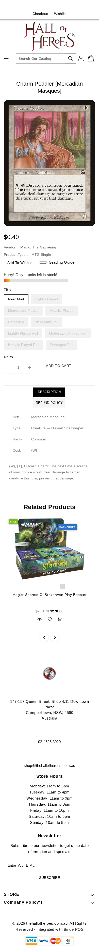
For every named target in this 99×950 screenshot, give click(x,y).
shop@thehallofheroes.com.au (49, 765)
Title (8, 289)
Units (8, 357)
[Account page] (81, 58)
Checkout (40, 14)
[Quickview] (39, 619)
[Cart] (91, 58)
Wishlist (60, 14)
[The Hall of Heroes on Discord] (54, 6)
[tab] (49, 392)
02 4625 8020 (49, 742)
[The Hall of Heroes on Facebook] (44, 6)
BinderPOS (74, 929)
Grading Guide (62, 262)
